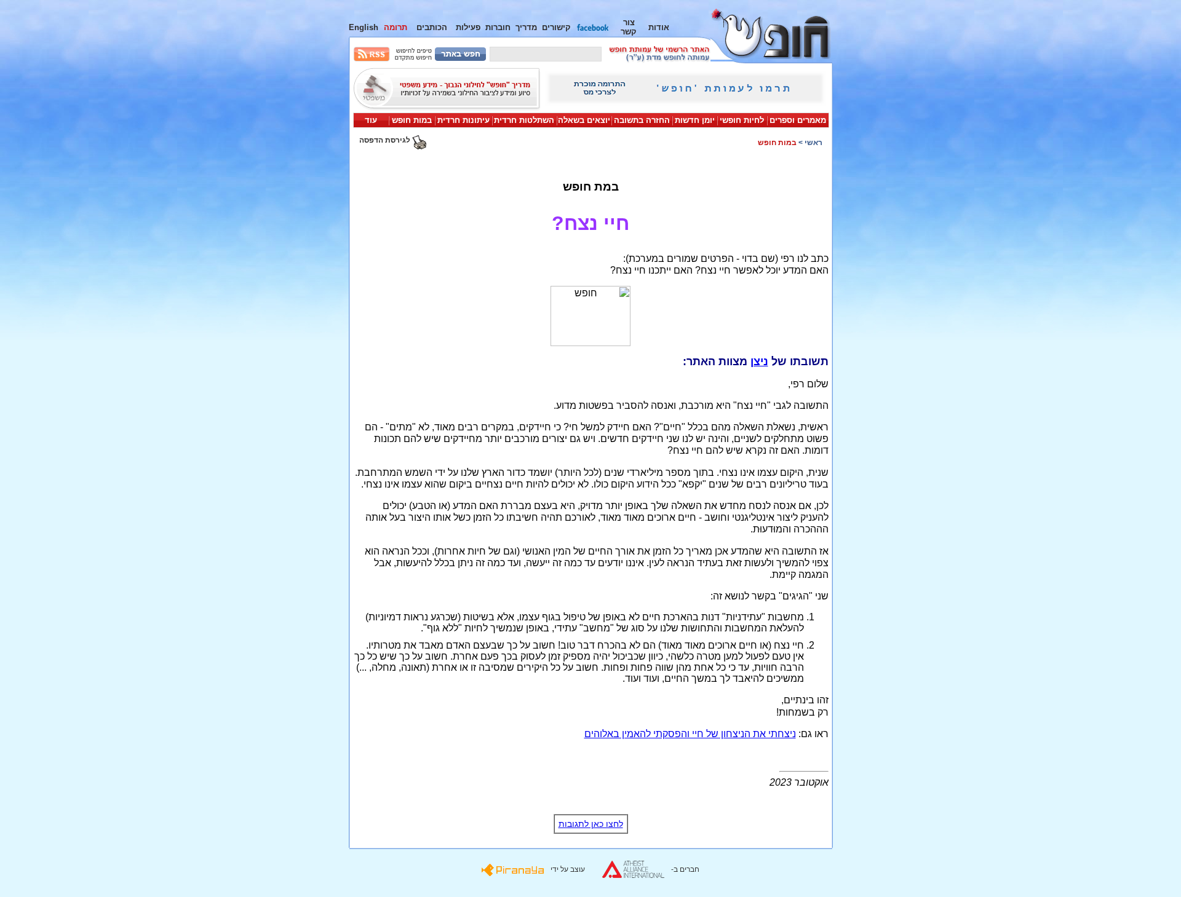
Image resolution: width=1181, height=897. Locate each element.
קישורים (556, 27)
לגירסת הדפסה (385, 140)
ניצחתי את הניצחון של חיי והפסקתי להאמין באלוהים (690, 734)
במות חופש (412, 120)
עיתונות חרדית (463, 120)
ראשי (813, 142)
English (363, 27)
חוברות (498, 27)
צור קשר (629, 27)
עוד (371, 120)
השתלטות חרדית (524, 120)
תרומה (395, 27)
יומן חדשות (695, 120)
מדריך (526, 27)
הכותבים (431, 27)
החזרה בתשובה (642, 120)
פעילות (468, 27)
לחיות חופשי (742, 120)
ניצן (759, 361)
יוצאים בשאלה (584, 120)
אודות (658, 27)
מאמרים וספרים (797, 120)
